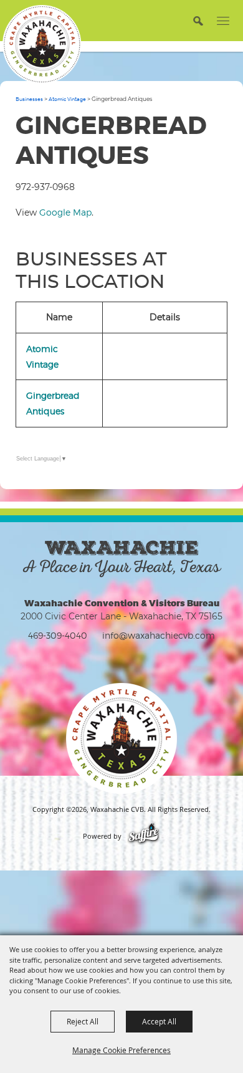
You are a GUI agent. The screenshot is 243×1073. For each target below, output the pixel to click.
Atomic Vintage (67, 99)
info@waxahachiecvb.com (158, 635)
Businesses (29, 99)
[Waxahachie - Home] (121, 738)
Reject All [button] (82, 1021)
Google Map (65, 212)
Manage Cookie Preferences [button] (121, 1050)
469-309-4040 (57, 635)
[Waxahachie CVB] (41, 44)
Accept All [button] (159, 1021)
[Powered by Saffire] (143, 836)
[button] (198, 20)
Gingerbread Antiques (53, 403)
